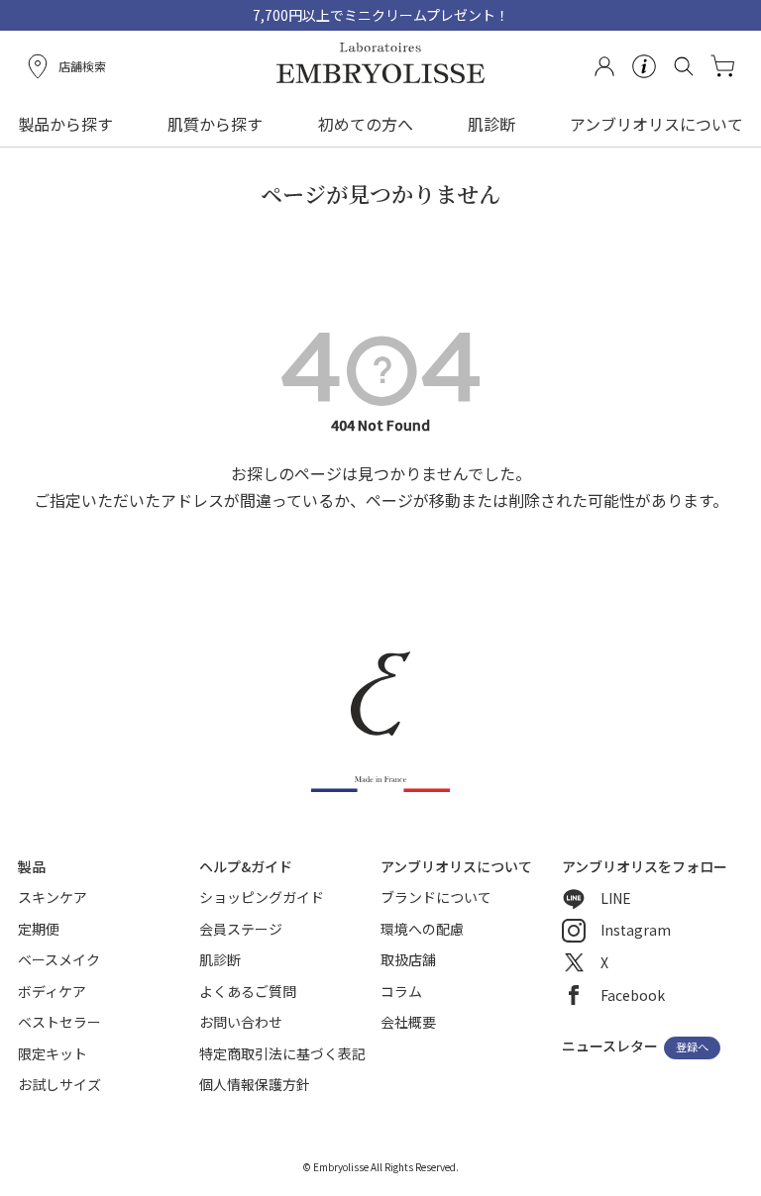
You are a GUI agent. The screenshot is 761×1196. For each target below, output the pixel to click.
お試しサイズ (59, 1084)
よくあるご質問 (247, 991)
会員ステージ (240, 929)
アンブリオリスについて (656, 124)
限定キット (52, 1053)
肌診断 (491, 124)
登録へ (692, 1047)
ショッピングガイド (261, 897)
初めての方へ (365, 124)
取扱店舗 (408, 959)
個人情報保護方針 (254, 1084)
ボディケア (52, 991)
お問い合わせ (240, 1022)
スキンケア (52, 897)
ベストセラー (59, 1022)
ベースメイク (59, 959)
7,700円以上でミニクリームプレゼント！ (381, 15)
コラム (401, 991)
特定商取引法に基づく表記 (282, 1053)
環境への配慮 (422, 929)
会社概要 (408, 1022)
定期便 (38, 929)
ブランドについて (435, 897)
